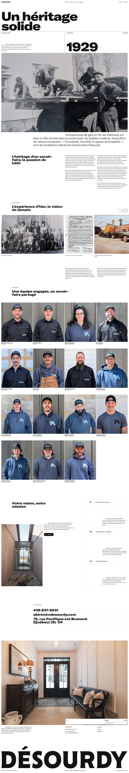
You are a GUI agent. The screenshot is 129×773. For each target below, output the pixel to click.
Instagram (99, 731)
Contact (121, 2)
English (126, 2)
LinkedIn (99, 729)
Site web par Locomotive (122, 770)
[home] (6, 2)
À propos (81, 2)
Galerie (67, 2)
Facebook (99, 727)
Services (76, 2)
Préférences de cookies (80, 770)
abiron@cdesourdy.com (54, 614)
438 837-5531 (45, 610)
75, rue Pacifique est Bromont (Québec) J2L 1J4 (60, 620)
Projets (71, 2)
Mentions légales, (69, 770)
